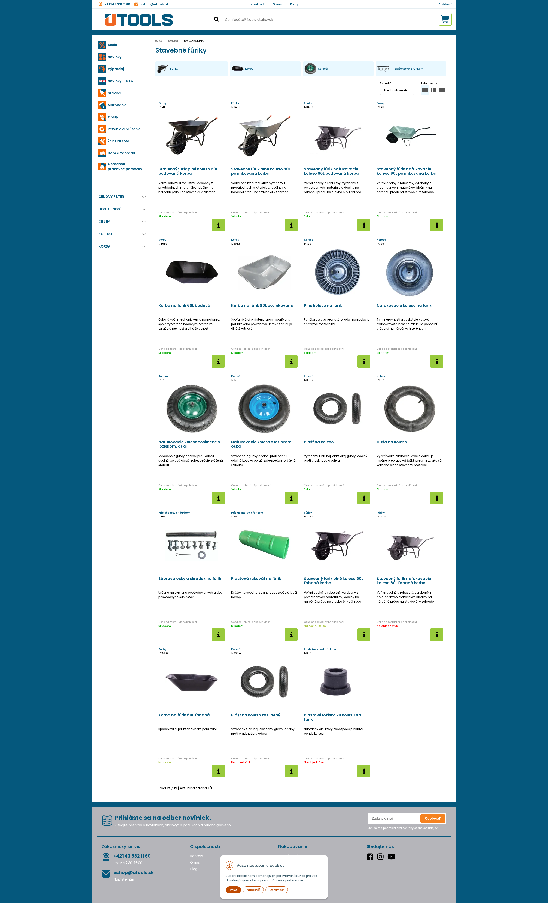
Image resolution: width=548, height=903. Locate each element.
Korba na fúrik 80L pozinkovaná (262, 305)
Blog (294, 4)
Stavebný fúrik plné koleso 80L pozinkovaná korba (260, 171)
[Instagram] (381, 856)
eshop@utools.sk (154, 4)
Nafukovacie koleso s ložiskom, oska (262, 444)
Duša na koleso (392, 442)
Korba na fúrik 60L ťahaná (184, 715)
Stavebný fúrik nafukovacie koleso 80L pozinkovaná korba (406, 171)
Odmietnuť (277, 889)
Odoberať (433, 818)
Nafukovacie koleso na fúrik (404, 305)
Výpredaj (116, 68)
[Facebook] (371, 856)
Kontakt (257, 4)
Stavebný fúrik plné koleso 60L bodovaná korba (188, 171)
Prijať (233, 889)
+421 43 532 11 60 (117, 4)
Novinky (115, 56)
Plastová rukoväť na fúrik (256, 578)
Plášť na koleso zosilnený (255, 715)
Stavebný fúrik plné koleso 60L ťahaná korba (333, 580)
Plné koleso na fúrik (323, 305)
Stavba (173, 41)
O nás (277, 4)
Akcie (112, 44)
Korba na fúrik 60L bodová (184, 305)
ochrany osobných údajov (420, 828)
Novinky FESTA (120, 80)
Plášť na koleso (319, 442)
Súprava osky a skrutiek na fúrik (189, 578)
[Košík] (445, 19)
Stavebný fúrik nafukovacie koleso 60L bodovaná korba (331, 171)
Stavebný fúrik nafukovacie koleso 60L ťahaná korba (404, 580)
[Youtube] (392, 856)
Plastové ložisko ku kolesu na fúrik (332, 717)
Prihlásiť (445, 4)
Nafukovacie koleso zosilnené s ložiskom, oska (189, 444)
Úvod (158, 41)
